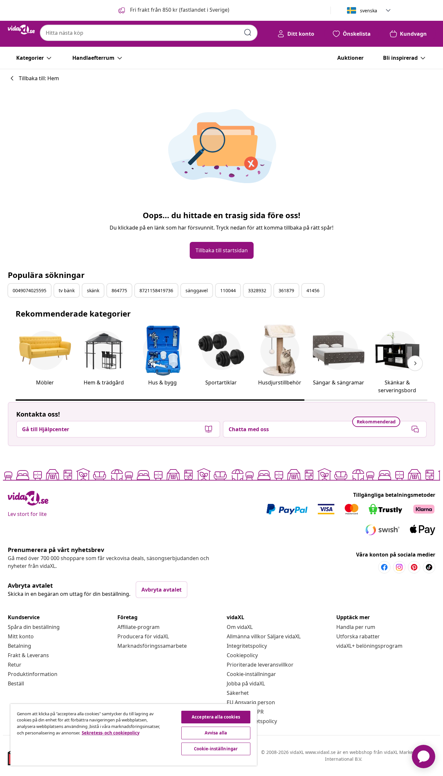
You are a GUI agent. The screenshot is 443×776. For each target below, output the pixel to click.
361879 (286, 290)
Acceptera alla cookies (216, 717)
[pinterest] (414, 567)
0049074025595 (29, 290)
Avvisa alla (216, 733)
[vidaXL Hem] (21, 29)
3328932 (257, 290)
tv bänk (67, 290)
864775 (119, 290)
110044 (228, 290)
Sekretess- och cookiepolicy (110, 733)
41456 (312, 290)
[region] (133, 735)
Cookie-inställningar (251, 674)
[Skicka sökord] (248, 32)
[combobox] (148, 33)
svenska (368, 10)
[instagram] (399, 567)
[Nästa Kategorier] (415, 363)
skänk (93, 290)
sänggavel (197, 290)
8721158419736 (156, 290)
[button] (173, 10)
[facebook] (384, 567)
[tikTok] (429, 567)
